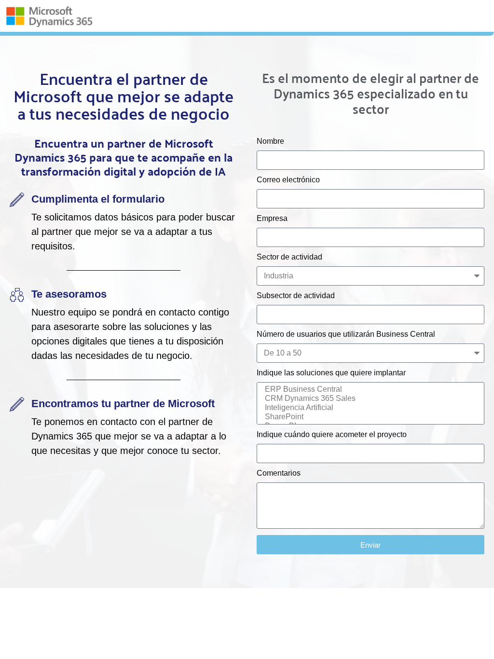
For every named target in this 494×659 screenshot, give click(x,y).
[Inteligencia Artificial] (369, 407)
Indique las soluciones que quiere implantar (331, 373)
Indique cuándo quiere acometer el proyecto (332, 435)
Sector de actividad (289, 257)
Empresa (272, 218)
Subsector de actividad (296, 296)
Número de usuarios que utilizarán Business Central (346, 334)
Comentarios (279, 473)
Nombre (270, 141)
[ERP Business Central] (369, 389)
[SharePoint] (369, 417)
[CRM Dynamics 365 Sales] (369, 398)
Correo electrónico (288, 180)
